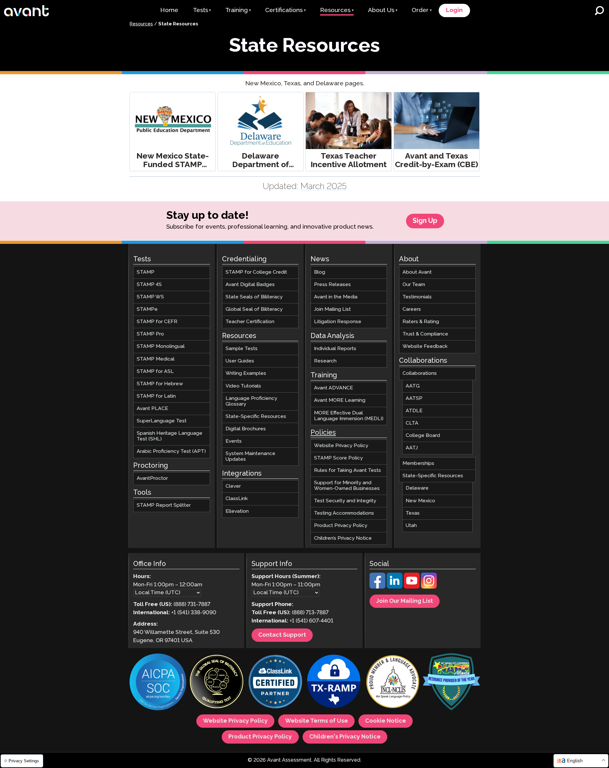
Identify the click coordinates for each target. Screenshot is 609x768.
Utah (411, 525)
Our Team (414, 284)
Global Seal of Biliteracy (254, 309)
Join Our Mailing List (404, 601)
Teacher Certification (250, 321)
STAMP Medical (155, 358)
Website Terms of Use (316, 721)
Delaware (417, 488)
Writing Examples (246, 373)
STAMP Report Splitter (164, 505)
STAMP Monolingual (161, 346)
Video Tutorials (243, 385)
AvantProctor (152, 478)
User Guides (240, 361)
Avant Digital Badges (250, 284)
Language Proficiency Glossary (251, 401)
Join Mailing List (332, 309)
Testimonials (417, 297)
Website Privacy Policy (341, 445)
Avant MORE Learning (339, 400)
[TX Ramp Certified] (334, 682)
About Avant (417, 272)
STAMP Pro (150, 334)
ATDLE (414, 410)
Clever (233, 486)
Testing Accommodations (344, 513)
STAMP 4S (149, 284)
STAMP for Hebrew (160, 383)
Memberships (418, 463)
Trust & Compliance (425, 334)
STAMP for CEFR (157, 321)
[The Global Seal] (216, 682)
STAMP (145, 272)
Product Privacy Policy (340, 525)
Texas (413, 513)
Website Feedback (425, 346)
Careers (412, 309)
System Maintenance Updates (250, 456)
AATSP (414, 398)
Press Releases (332, 284)
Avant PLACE (152, 408)
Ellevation (237, 511)
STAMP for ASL (155, 371)
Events (234, 441)
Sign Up (425, 221)
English (575, 761)
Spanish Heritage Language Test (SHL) (169, 436)
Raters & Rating (421, 321)
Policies (323, 433)
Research (325, 361)
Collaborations (420, 373)
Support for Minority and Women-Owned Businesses (347, 485)
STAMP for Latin (156, 396)
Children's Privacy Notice (345, 737)
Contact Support (282, 635)
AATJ (412, 448)
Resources (141, 24)
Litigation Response (337, 321)
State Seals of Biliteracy (254, 297)
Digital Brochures (246, 429)
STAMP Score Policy (338, 457)
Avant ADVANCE (333, 388)
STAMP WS (150, 297)
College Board (423, 435)
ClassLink (237, 498)
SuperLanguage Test (162, 421)
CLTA (412, 423)
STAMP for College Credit (256, 272)
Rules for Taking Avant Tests (347, 470)
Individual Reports (335, 348)
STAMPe (147, 309)
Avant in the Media (335, 297)
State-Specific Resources (256, 416)
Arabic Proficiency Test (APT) (171, 451)
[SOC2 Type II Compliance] (158, 683)
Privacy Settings (23, 760)
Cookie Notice (385, 721)
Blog (319, 272)
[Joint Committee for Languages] (392, 682)
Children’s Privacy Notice (343, 538)
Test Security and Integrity (345, 501)
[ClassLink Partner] (275, 682)
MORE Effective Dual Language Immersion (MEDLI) (348, 415)
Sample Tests (242, 348)
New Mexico (420, 500)
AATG (413, 385)
